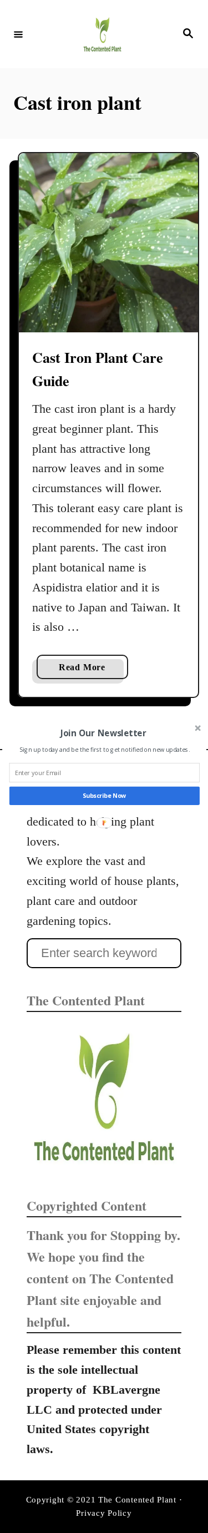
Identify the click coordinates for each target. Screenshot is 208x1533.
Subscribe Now (104, 795)
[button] (103, 732)
